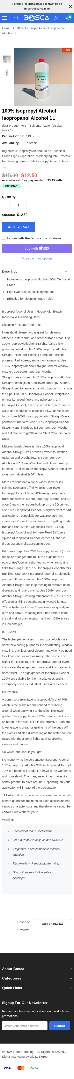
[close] (70, 6)
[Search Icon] (16, 18)
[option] (37, 6)
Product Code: (13, 136)
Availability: (11, 143)
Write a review (52, 923)
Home (6, 28)
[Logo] (36, 18)
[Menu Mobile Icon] (4, 18)
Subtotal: (9, 215)
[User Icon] (56, 18)
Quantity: (9, 197)
